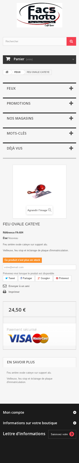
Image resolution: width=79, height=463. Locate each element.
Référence (9, 232)
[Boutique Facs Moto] (39, 15)
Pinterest (63, 278)
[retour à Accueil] (7, 72)
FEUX (17, 72)
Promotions (18, 103)
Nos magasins (20, 118)
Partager (27, 278)
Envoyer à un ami (19, 286)
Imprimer (14, 291)
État (5, 238)
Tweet (11, 278)
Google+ (45, 278)
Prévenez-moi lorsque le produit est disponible (28, 273)
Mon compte (13, 412)
